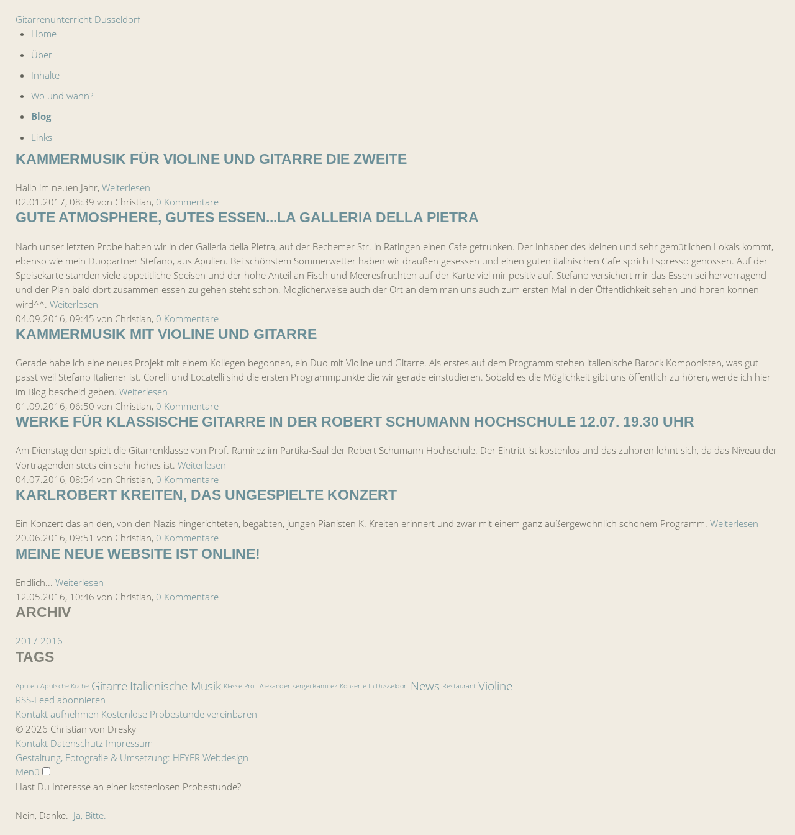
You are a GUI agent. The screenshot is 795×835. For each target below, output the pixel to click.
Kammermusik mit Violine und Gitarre (166, 334)
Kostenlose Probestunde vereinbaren (179, 714)
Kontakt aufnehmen (57, 714)
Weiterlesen (126, 187)
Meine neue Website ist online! (138, 554)
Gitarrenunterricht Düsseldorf (78, 19)
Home (44, 33)
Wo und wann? (62, 95)
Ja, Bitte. (89, 815)
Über (41, 54)
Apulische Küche (64, 685)
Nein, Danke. (42, 815)
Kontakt (32, 743)
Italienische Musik (175, 685)
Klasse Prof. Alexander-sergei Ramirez (280, 685)
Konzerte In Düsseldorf (374, 685)
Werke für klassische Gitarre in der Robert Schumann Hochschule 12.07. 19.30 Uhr (355, 422)
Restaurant (459, 685)
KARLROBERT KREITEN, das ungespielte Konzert (206, 495)
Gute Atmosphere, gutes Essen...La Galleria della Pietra (247, 217)
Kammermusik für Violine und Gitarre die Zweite (211, 159)
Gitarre (109, 685)
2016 (51, 640)
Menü (28, 771)
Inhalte (45, 75)
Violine (495, 685)
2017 (27, 640)
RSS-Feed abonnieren (61, 699)
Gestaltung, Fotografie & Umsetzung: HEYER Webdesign (132, 757)
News (425, 685)
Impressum (129, 743)
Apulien (27, 685)
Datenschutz (76, 743)
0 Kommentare (187, 202)
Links (41, 137)
